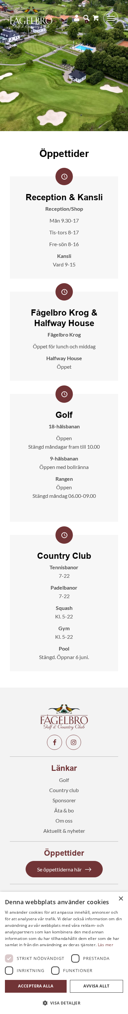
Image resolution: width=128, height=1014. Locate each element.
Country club (64, 790)
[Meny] (108, 18)
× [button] (120, 898)
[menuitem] (84, 18)
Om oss (64, 820)
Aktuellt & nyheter (64, 831)
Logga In (74, 18)
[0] (95, 18)
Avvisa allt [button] (96, 986)
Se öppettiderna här (59, 869)
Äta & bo (64, 810)
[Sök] (84, 18)
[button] (64, 1003)
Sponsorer (64, 800)
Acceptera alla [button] (35, 986)
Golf (64, 780)
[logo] (53, 18)
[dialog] (64, 953)
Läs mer (105, 944)
